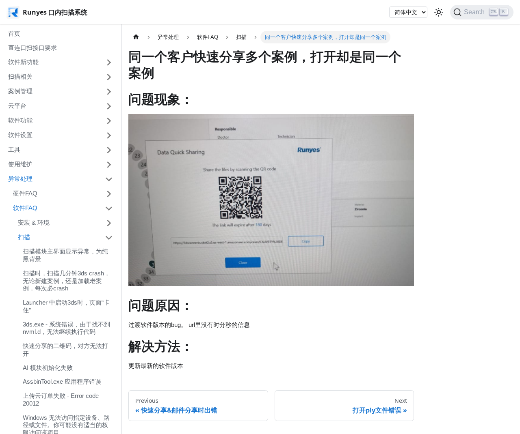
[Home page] (136, 37)
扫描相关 (20, 76)
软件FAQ (25, 207)
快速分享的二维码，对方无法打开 (65, 349)
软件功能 (20, 120)
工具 (14, 149)
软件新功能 (23, 61)
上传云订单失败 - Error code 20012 (61, 399)
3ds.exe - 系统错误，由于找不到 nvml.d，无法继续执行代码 (66, 328)
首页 (14, 33)
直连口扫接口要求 (32, 47)
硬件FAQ (25, 193)
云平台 (17, 105)
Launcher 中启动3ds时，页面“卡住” (66, 306)
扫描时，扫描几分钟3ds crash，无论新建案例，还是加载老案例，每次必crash (66, 281)
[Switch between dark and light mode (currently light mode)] (438, 12)
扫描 (24, 237)
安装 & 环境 (34, 222)
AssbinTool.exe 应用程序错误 (62, 381)
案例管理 (20, 91)
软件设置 (20, 134)
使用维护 (20, 164)
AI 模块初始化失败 (48, 367)
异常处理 (20, 178)
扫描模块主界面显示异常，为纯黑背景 (65, 255)
